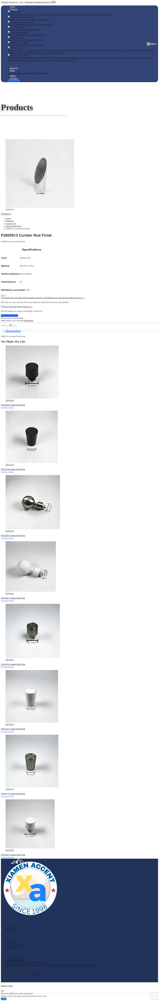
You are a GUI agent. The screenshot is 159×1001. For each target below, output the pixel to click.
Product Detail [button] (7, 407)
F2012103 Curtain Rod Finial (13, 469)
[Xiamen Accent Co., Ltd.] (30, 916)
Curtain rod (11, 940)
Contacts (14, 78)
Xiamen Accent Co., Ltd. (16, 957)
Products (14, 9)
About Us (14, 68)
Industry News (28, 73)
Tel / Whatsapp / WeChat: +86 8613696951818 (25, 962)
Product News (41, 73)
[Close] (2, 991)
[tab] (82, 331)
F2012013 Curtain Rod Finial (13, 664)
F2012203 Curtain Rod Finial (13, 535)
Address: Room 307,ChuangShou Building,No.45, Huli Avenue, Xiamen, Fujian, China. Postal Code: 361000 (51, 965)
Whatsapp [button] (28, 320)
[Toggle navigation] (53, 2)
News (12, 70)
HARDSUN (34, 974)
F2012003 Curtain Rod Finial (13, 405)
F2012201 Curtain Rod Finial (13, 598)
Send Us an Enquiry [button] (9, 315)
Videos (13, 75)
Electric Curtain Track (15, 945)
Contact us (10, 930)
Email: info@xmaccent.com (17, 960)
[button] (43, 298)
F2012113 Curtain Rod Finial (13, 793)
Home (12, 6)
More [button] (3, 295)
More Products (12, 948)
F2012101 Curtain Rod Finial (13, 729)
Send (3, 999)
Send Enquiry (14, 81)
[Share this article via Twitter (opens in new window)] (10, 325)
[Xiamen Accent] (26, 2)
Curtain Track (11, 943)
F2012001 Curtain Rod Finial (13, 854)
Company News (15, 73)
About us (10, 925)
